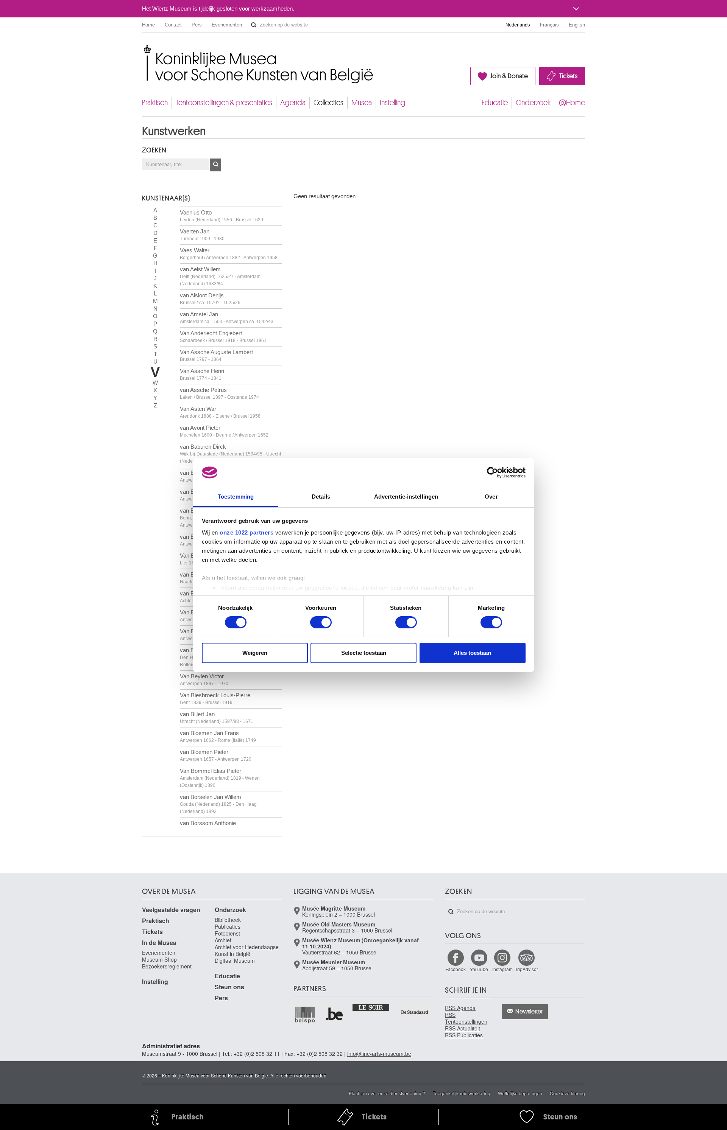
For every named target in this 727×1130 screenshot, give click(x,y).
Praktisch (155, 103)
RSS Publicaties (464, 1035)
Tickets (568, 76)
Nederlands (517, 25)
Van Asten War (220, 412)
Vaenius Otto (221, 215)
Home (148, 25)
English (577, 25)
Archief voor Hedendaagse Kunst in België (247, 950)
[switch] (321, 622)
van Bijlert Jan (216, 717)
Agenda (293, 103)
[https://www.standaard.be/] (415, 1012)
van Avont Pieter (224, 431)
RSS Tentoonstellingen (466, 1018)
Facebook (455, 969)
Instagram (502, 969)
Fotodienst (227, 933)
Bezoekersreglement (167, 966)
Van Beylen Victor (204, 679)
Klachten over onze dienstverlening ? (387, 1093)
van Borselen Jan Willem (218, 804)
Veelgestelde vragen (171, 909)
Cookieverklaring (567, 1093)
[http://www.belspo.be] (305, 1015)
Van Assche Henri (202, 374)
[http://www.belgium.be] (334, 1015)
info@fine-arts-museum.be (379, 1053)
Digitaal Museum (235, 960)
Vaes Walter (229, 253)
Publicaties (227, 926)
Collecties (328, 103)
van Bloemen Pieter (215, 755)
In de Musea (159, 942)
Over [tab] (491, 496)
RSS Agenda (460, 1007)
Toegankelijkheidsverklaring (461, 1093)
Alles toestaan (472, 653)
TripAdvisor (526, 969)
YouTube (479, 969)
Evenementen (227, 25)
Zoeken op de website (253, 25)
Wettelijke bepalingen (520, 1093)
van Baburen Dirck (230, 453)
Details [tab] (321, 496)
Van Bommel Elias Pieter (220, 778)
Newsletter (529, 1012)
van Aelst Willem (220, 276)
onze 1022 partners (246, 532)
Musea (361, 103)
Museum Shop (159, 959)
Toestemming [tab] (236, 496)
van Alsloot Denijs (210, 298)
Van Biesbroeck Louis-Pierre (215, 698)
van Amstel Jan (226, 317)
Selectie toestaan (363, 653)
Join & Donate (509, 76)
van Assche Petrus (219, 393)
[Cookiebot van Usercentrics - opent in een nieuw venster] (492, 472)
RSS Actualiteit (462, 1028)
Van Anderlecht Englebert (223, 336)
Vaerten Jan (202, 234)
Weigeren (254, 653)
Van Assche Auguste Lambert (216, 355)
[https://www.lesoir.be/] (371, 1007)
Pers (197, 25)
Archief (223, 940)
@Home (572, 103)
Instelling (393, 103)
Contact (173, 25)
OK (215, 165)
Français (549, 25)
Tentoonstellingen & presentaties (224, 103)
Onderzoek (533, 103)
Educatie (495, 103)
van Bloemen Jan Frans (218, 736)
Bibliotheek (228, 919)
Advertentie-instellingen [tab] (406, 496)
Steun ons (229, 986)
